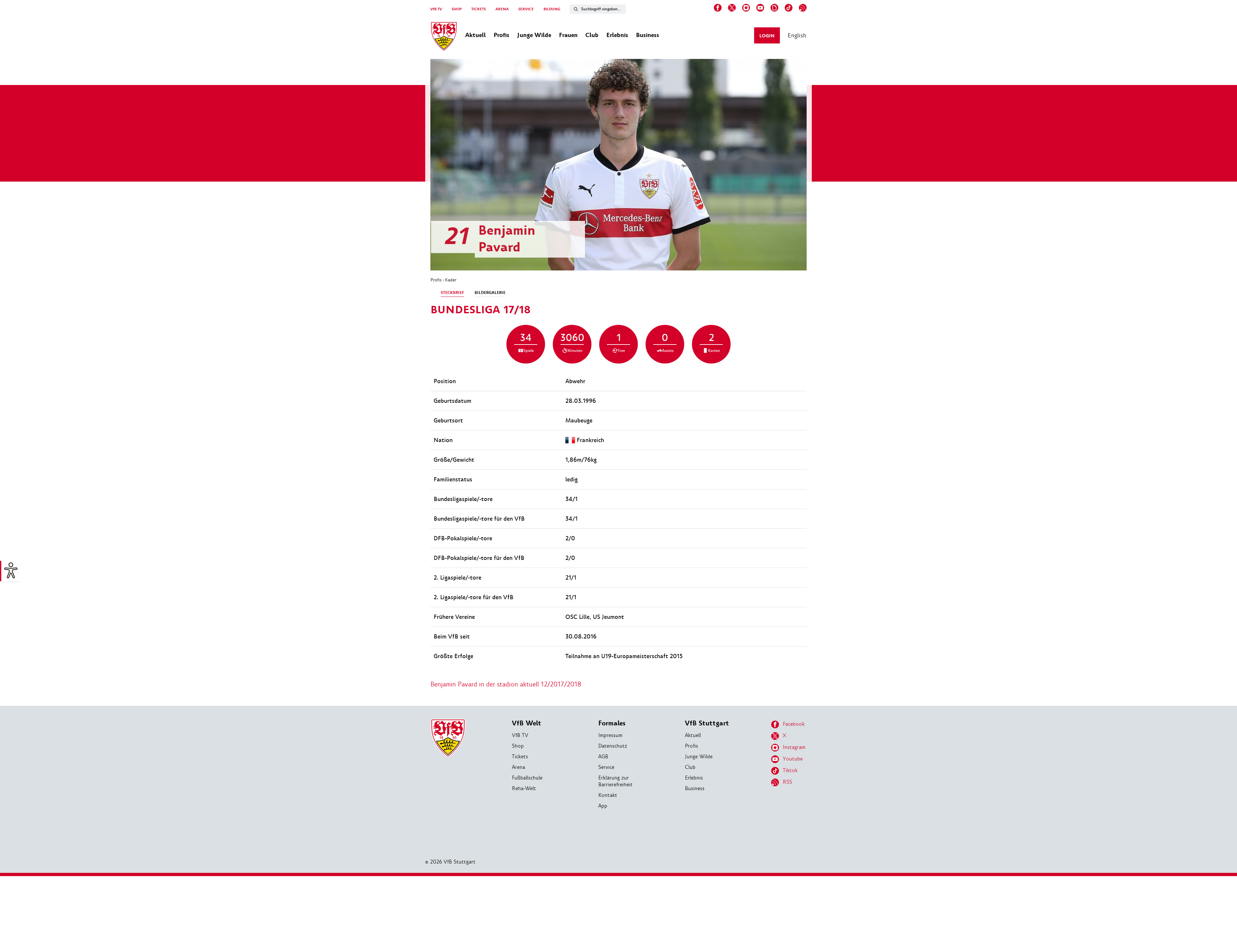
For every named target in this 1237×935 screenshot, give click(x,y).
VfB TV (436, 9)
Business (695, 788)
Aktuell (693, 735)
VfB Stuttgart (707, 723)
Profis (436, 280)
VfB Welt (526, 723)
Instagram (794, 747)
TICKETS (478, 9)
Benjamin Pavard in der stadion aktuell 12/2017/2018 (505, 684)
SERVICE (526, 9)
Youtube (793, 758)
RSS (787, 782)
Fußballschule (527, 777)
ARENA (502, 9)
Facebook (794, 724)
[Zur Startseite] (443, 37)
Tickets (520, 756)
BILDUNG (551, 9)
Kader (450, 280)
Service (606, 767)
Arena (518, 767)
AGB (603, 756)
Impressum (610, 735)
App (602, 805)
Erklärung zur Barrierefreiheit (615, 781)
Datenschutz (612, 745)
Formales (612, 723)
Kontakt (607, 795)
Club (690, 767)
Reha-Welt (524, 788)
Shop (518, 745)
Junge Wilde (699, 756)
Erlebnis (694, 777)
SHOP (457, 9)
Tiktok (790, 770)
